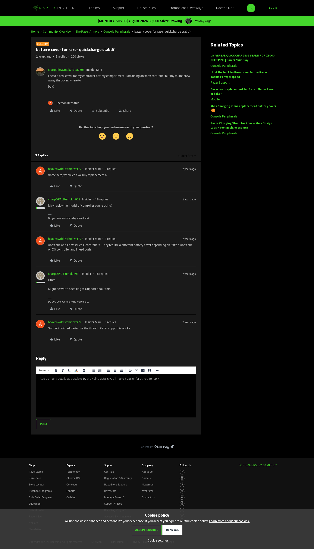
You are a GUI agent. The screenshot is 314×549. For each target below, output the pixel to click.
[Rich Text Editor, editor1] (116, 396)
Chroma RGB (73, 478)
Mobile (215, 99)
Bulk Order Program (40, 497)
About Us (147, 471)
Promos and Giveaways (186, 8)
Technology (73, 471)
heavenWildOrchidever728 (65, 169)
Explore (70, 465)
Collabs (70, 497)
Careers (146, 478)
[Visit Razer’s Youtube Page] (182, 497)
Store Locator (36, 484)
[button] (273, 8)
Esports (70, 491)
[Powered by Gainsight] (157, 448)
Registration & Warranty (118, 478)
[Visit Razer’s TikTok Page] (182, 503)
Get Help (109, 471)
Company (147, 465)
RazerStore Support (115, 484)
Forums (94, 8)
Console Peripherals (116, 31)
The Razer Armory (87, 31)
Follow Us (185, 465)
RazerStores (36, 471)
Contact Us (148, 497)
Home (35, 31)
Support (118, 8)
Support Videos (113, 503)
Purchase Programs (40, 491)
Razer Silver (224, 8)
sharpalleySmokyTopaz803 (66, 70)
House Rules (146, 8)
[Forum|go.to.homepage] (53, 8)
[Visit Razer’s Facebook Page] (182, 472)
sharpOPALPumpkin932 (64, 199)
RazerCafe (35, 478)
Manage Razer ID (114, 497)
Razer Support (220, 82)
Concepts (71, 484)
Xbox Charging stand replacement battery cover (243, 106)
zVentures (147, 491)
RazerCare (110, 491)
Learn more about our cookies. (229, 521)
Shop (32, 465)
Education (35, 503)
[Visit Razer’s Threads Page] (182, 485)
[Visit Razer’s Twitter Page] (182, 491)
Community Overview (57, 31)
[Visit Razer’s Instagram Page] (182, 478)
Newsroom (148, 484)
